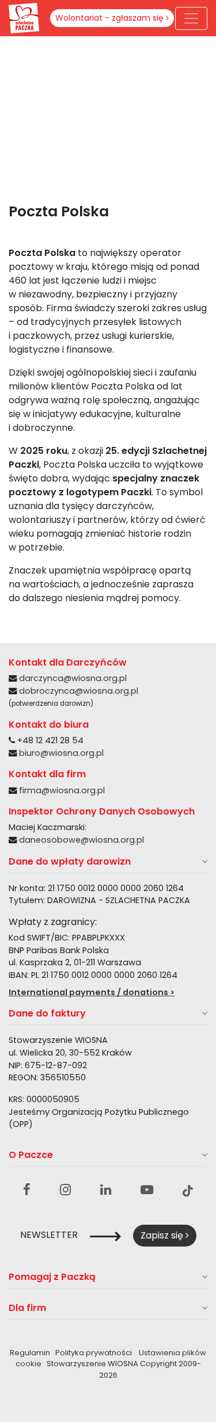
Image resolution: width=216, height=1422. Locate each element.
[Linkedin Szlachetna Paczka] (105, 1190)
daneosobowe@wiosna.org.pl (81, 840)
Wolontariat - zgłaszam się (110, 18)
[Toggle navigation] (191, 18)
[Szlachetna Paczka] (24, 17)
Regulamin (30, 1352)
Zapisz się (163, 1235)
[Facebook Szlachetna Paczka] (27, 1190)
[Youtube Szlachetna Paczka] (147, 1190)
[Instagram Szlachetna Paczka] (65, 1190)
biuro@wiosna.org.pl (61, 753)
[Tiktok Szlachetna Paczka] (188, 1190)
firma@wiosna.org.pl (62, 790)
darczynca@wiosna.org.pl (73, 678)
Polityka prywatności (93, 1352)
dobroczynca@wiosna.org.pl (78, 691)
